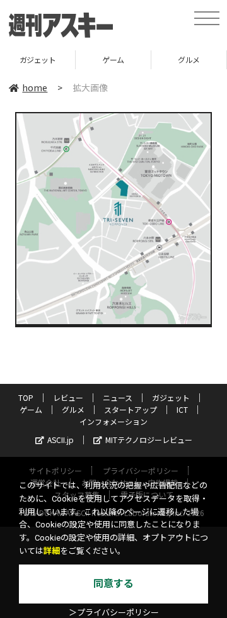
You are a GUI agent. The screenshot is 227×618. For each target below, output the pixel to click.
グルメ (189, 59)
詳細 (52, 551)
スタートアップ (130, 409)
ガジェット (38, 59)
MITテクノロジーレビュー (148, 439)
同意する (113, 584)
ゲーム (113, 59)
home (34, 87)
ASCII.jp (60, 439)
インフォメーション (113, 421)
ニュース (117, 397)
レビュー (68, 397)
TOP (25, 397)
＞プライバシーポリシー (114, 612)
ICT (182, 409)
